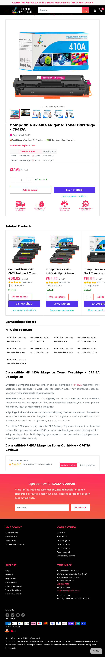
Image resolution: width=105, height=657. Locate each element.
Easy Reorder (11, 536)
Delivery (9, 574)
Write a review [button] (68, 465)
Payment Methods (13, 594)
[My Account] (95, 10)
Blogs (7, 571)
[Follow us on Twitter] (12, 615)
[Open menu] (6, 10)
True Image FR (63, 544)
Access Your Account (14, 544)
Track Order (10, 540)
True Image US (63, 552)
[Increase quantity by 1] (30, 180)
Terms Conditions (13, 590)
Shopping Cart (11, 533)
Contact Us (62, 536)
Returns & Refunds (13, 586)
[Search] (85, 10)
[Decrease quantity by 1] (13, 180)
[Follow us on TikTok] (23, 615)
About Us (61, 533)
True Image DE (63, 540)
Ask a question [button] (87, 465)
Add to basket (30, 190)
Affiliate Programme (66, 556)
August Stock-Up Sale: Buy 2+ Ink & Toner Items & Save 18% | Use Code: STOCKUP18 (52, 2)
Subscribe (80, 507)
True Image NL (63, 548)
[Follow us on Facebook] (7, 615)
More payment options (74, 196)
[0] (100, 10)
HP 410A (77, 384)
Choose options (19, 296)
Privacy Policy (11, 582)
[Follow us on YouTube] (18, 615)
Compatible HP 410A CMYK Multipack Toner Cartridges (60, 271)
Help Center (10, 578)
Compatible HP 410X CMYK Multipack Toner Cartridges (22, 271)
